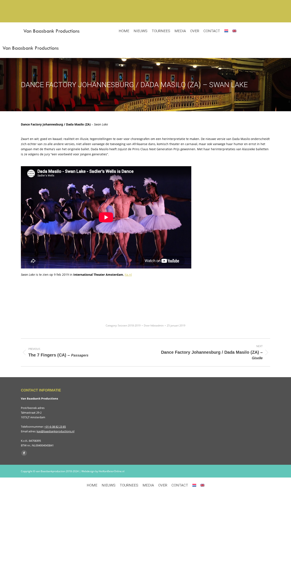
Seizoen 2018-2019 (129, 325)
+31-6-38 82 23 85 (55, 427)
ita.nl (128, 275)
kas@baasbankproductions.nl (55, 431)
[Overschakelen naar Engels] (234, 31)
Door (154, 325)
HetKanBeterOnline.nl (111, 471)
